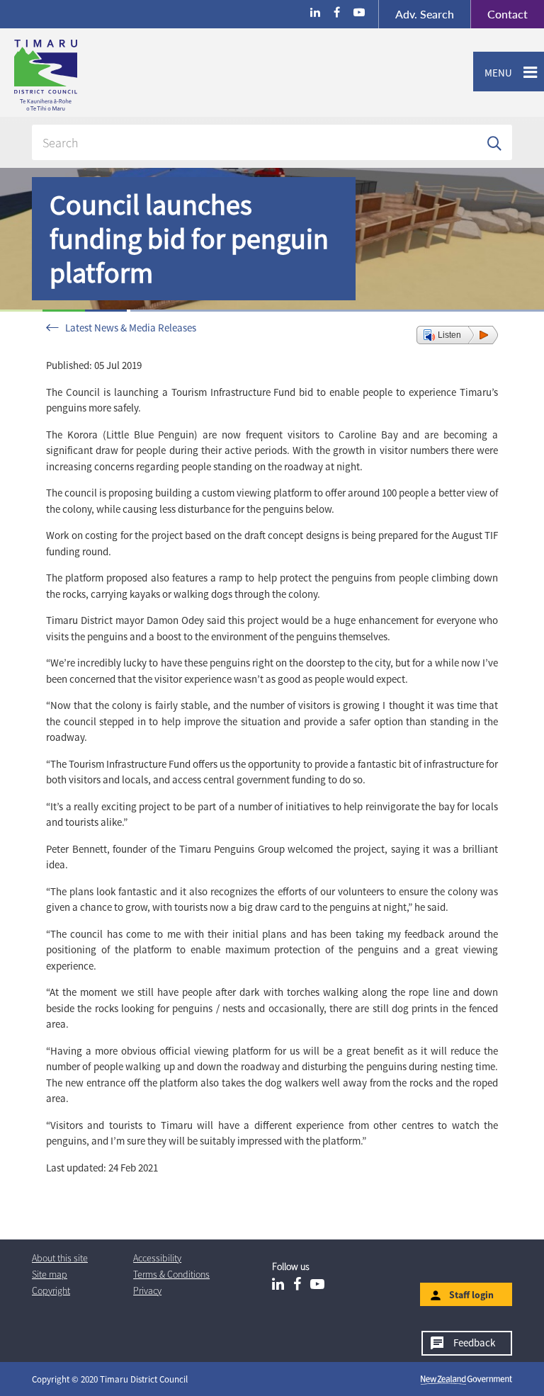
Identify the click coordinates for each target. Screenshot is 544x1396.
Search (424, 14)
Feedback (474, 1342)
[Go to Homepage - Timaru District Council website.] (101, 75)
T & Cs (171, 1274)
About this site (60, 1258)
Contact (499, 14)
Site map (49, 1274)
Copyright (51, 1290)
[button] (457, 335)
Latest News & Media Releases (130, 327)
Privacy (147, 1290)
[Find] (494, 142)
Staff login (471, 1294)
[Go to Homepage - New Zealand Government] (466, 1380)
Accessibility (157, 1258)
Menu (492, 72)
